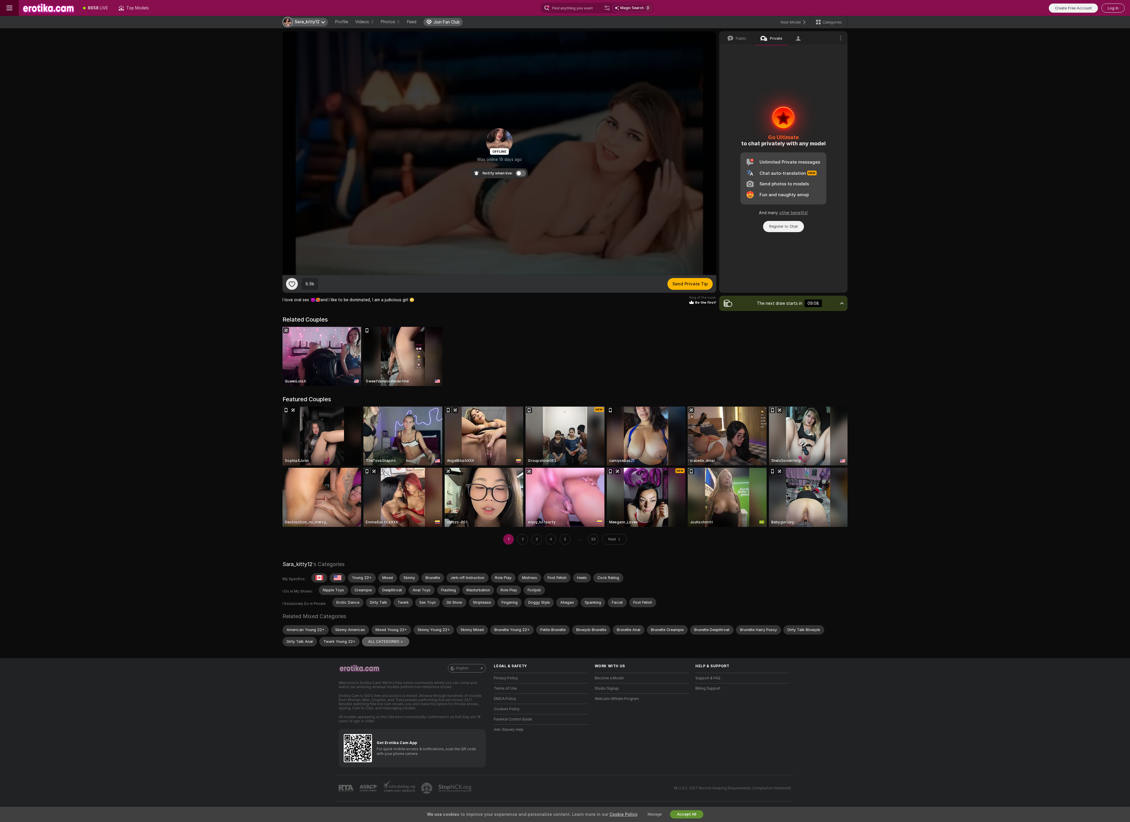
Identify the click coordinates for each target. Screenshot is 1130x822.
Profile (341, 21)
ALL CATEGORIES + (385, 641)
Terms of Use (505, 688)
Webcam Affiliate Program (617, 699)
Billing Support (707, 688)
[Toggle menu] (9, 8)
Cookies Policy (507, 709)
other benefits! (793, 212)
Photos (390, 21)
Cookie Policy (623, 814)
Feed (411, 21)
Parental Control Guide (513, 719)
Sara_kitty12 (297, 564)
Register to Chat (783, 226)
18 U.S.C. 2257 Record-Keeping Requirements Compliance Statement (732, 788)
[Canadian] (319, 578)
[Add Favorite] (292, 284)
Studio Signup (607, 688)
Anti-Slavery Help (509, 730)
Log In (1113, 8)
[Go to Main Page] (48, 8)
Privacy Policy (506, 678)
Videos (364, 21)
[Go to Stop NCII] (455, 788)
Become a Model (609, 678)
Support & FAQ (707, 678)
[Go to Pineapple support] (427, 788)
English (462, 668)
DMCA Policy (505, 699)
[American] (337, 578)
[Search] (607, 8)
